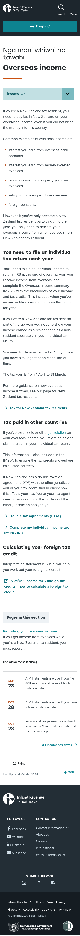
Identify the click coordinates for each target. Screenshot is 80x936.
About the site (17, 902)
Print (21, 764)
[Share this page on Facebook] (54, 883)
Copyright (48, 910)
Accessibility (31, 910)
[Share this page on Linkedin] (40, 883)
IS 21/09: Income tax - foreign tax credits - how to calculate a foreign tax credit (36, 586)
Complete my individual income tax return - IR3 (36, 530)
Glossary (14, 910)
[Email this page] (25, 883)
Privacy (60, 902)
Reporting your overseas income (30, 631)
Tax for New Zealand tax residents (38, 408)
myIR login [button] (38, 26)
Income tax (16, 93)
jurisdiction (57, 432)
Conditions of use (41, 902)
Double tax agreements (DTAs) (35, 516)
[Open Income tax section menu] (68, 94)
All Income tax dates (57, 745)
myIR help (64, 910)
